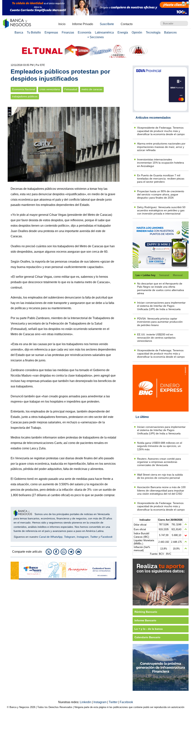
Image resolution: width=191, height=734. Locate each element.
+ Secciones (95, 37)
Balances (170, 32)
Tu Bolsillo (34, 32)
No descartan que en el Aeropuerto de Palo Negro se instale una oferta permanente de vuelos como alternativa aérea (160, 288)
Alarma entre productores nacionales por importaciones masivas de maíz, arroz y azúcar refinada (161, 147)
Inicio (61, 24)
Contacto (127, 24)
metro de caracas (92, 89)
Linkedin (86, 702)
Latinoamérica (104, 32)
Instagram (83, 536)
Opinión (137, 32)
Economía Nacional (23, 89)
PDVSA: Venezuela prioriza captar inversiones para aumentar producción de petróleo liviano (160, 322)
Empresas (51, 32)
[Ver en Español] (188, 2)
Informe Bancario (145, 620)
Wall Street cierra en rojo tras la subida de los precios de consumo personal (160, 476)
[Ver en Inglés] (183, 2)
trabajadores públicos (24, 96)
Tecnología (153, 32)
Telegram (69, 536)
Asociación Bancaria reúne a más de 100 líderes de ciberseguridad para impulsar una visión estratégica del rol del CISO (161, 490)
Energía (123, 32)
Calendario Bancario (147, 637)
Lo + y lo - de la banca (148, 628)
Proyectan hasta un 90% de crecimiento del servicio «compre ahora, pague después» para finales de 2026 (160, 194)
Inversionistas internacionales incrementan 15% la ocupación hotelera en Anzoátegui (160, 162)
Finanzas (68, 32)
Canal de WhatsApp (50, 536)
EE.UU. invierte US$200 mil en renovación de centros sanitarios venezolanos (156, 337)
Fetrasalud (70, 89)
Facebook (106, 536)
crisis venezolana (50, 89)
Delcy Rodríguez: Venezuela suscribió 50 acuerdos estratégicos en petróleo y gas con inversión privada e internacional (161, 210)
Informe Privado (82, 24)
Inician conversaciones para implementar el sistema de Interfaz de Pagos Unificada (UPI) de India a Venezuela (161, 306)
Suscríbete (107, 24)
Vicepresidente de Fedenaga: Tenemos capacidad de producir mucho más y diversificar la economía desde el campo (161, 131)
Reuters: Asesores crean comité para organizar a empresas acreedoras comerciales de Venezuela (159, 462)
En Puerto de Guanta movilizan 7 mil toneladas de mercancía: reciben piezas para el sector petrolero (160, 178)
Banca (19, 32)
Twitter (94, 536)
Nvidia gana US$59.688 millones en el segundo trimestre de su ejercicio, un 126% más (159, 446)
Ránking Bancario (145, 611)
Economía (84, 32)
